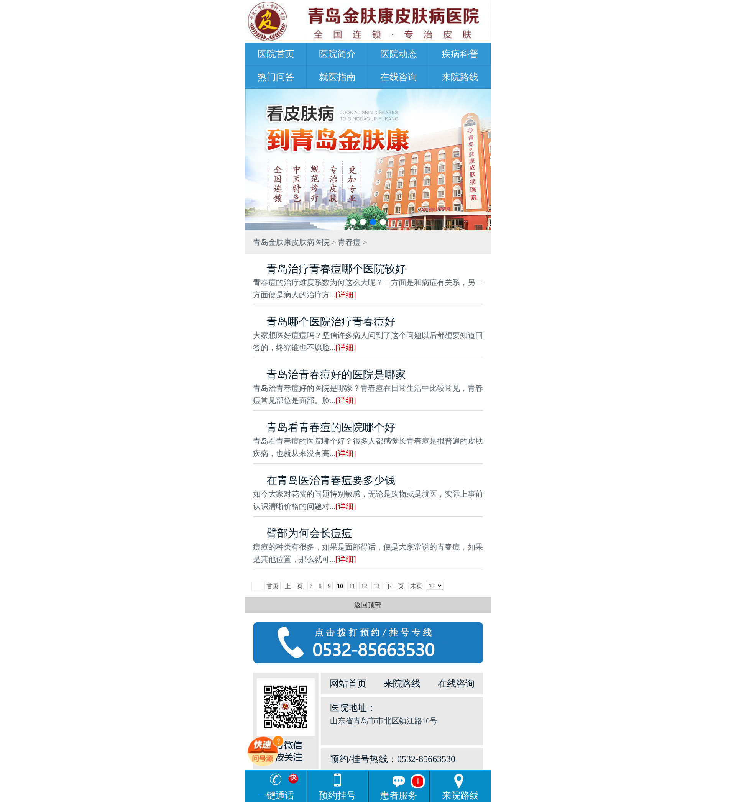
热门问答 (276, 77)
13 (376, 586)
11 (352, 586)
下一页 (395, 586)
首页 (272, 586)
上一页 (294, 586)
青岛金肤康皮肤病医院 (291, 242)
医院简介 (337, 54)
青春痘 (349, 242)
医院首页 (276, 54)
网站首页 (348, 684)
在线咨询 (398, 77)
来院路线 (460, 77)
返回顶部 (368, 605)
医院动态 (398, 54)
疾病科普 (460, 54)
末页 (416, 586)
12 (364, 586)
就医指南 (337, 77)
